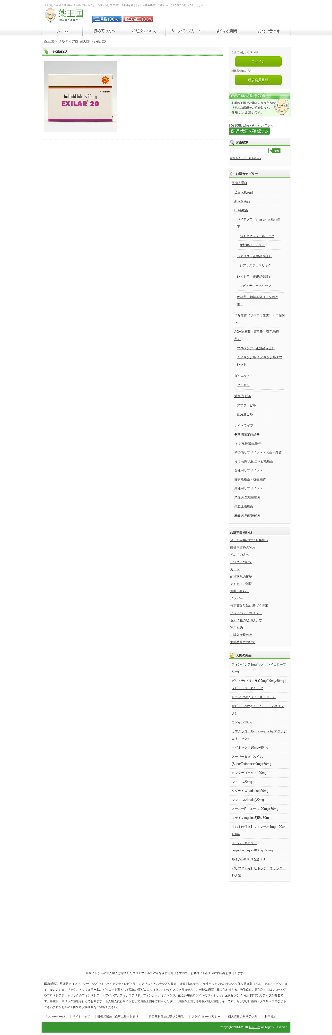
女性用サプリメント (248, 470)
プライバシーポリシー (246, 613)
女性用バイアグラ (252, 245)
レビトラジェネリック (255, 286)
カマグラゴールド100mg (249, 773)
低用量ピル (245, 414)
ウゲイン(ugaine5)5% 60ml (251, 818)
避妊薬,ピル (242, 396)
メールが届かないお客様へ (249, 540)
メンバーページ (54, 1016)
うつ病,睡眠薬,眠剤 (248, 443)
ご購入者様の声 (241, 635)
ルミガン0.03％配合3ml (248, 859)
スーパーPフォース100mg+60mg (255, 809)
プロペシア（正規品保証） (256, 348)
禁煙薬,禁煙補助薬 (247, 497)
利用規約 (236, 627)
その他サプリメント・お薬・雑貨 (258, 452)
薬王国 (49, 41)
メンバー (236, 598)
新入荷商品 (242, 201)
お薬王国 (254, 1027)
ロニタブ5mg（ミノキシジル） (254, 697)
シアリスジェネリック (255, 265)
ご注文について (241, 562)
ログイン (258, 61)
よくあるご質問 (241, 584)
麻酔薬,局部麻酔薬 (247, 515)
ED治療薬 (241, 210)
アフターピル (246, 405)
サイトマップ (81, 1016)
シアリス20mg (242, 782)
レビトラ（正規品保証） (254, 276)
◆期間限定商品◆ (247, 434)
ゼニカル (243, 385)
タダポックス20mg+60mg (250, 747)
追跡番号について (242, 642)
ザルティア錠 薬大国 (74, 41)
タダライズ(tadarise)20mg (250, 791)
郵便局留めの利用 (242, 547)
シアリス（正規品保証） (254, 256)
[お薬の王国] (67, 20)
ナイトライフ (243, 425)
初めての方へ (239, 554)
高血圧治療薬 (243, 506)
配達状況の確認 (241, 576)
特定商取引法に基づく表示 (249, 605)
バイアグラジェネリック (257, 236)
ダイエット (242, 375)
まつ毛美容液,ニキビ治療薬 (253, 461)
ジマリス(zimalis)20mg (248, 800)
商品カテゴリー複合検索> (245, 158)
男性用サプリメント (248, 488)
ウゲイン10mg (242, 722)
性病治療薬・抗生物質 (250, 479)
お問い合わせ (239, 591)
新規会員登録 (258, 80)
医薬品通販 (239, 183)
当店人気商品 (243, 192)
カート (235, 569)
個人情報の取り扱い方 (246, 620)
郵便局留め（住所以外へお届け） (119, 1016)
